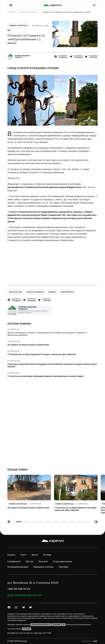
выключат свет (15, 292)
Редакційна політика (43, 567)
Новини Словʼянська (28, 12)
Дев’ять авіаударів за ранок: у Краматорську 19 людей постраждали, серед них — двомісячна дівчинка (47, 333)
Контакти (43, 561)
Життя (35, 555)
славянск (52, 292)
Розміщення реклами (17, 567)
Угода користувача (62, 561)
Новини (11, 555)
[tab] (19, 521)
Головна (11, 12)
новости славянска (35, 292)
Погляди (47, 555)
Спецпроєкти (13, 561)
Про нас (30, 561)
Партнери (63, 567)
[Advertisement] (52, 262)
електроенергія (67, 292)
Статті (23, 555)
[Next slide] (95, 522)
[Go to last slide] (10, 522)
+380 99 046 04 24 (18, 588)
